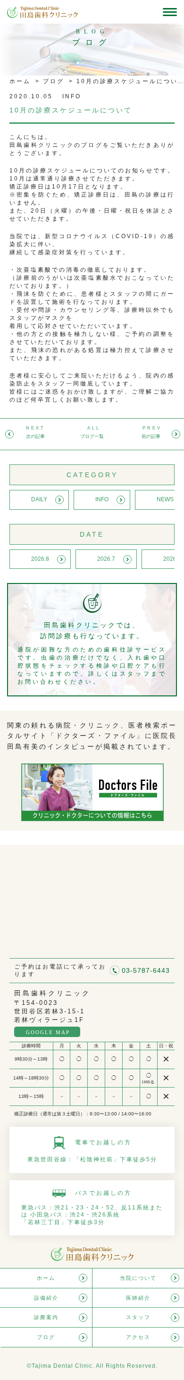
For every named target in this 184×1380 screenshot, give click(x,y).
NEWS (165, 499)
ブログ (52, 81)
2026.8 (40, 559)
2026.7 (106, 559)
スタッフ (138, 1317)
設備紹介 (46, 1298)
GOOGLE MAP (48, 1032)
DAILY (39, 499)
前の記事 (151, 436)
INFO (102, 499)
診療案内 (46, 1317)
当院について (138, 1278)
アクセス (138, 1337)
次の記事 (35, 436)
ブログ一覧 (92, 436)
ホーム (20, 81)
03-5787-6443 (146, 970)
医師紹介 (138, 1298)
